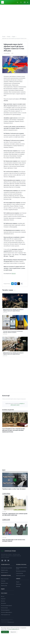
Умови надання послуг (5, 614)
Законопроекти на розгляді (6, 567)
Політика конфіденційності (6, 612)
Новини (8, 36)
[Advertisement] (15, 20)
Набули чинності (4, 572)
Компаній (18, 586)
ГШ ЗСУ (14, 273)
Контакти (3, 601)
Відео (3, 588)
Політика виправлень (5, 610)
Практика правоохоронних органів (21, 568)
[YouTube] (8, 560)
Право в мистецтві (5, 578)
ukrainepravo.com (11, 622)
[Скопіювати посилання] (21, 283)
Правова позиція (4, 583)
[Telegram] (2, 560)
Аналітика (3, 581)
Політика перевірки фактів (6, 605)
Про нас (2, 596)
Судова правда (6, 493)
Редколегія (3, 598)
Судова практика (19, 573)
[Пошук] (21, 2)
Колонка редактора (8, 409)
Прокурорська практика (21, 571)
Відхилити (13, 632)
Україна (13, 36)
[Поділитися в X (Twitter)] (18, 283)
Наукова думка (4, 585)
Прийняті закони (4, 570)
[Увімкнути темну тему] (17, 2)
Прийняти (5, 632)
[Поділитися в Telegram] (12, 283)
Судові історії (6, 519)
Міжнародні (18, 584)
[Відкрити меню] (24, 2)
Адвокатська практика (20, 575)
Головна (3, 36)
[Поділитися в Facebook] (15, 283)
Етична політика (4, 607)
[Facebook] (5, 560)
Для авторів (3, 603)
